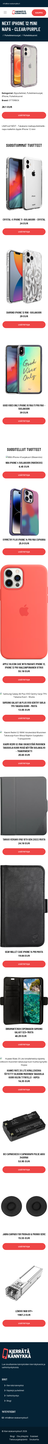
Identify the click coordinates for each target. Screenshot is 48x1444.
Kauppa (39, 12)
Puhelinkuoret (30, 35)
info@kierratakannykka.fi (11, 4)
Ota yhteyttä (22, 1436)
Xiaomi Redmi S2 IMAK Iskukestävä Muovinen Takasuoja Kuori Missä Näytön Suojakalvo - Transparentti (24, 747)
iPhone (5, 96)
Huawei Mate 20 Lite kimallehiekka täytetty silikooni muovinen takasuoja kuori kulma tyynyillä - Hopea (24, 1074)
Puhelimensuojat (13, 35)
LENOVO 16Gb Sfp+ (24, 1311)
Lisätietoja (24, 115)
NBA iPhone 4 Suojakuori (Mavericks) (24, 462)
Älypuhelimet (20, 93)
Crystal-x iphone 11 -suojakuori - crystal (24, 219)
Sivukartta (34, 1439)
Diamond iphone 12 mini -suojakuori (24, 312)
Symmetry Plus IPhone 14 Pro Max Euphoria (24, 539)
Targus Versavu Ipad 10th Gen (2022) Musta (24, 839)
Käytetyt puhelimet (15, 1390)
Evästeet (34, 1436)
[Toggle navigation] (5, 12)
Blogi (9, 1400)
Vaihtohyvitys (13, 1395)
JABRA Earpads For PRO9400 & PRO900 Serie (24, 1234)
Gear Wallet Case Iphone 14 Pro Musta (24, 951)
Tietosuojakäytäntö (18, 1439)
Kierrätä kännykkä (15, 1385)
